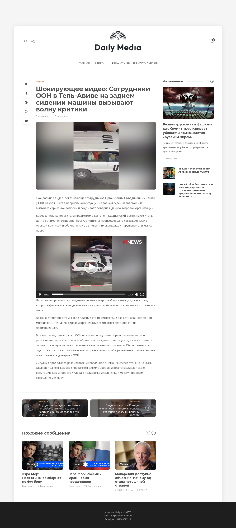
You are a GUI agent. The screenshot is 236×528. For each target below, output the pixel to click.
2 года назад (74, 486)
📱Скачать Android (145, 63)
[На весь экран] (142, 294)
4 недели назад (170, 158)
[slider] (88, 294)
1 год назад (27, 486)
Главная (84, 63)
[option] (43, 463)
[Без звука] (136, 294)
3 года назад (42, 116)
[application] (91, 267)
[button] (91, 267)
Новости (99, 63)
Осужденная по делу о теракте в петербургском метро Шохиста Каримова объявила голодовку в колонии (59, 410)
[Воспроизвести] (40, 294)
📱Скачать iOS (120, 63)
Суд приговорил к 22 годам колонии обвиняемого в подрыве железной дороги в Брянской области (119, 410)
